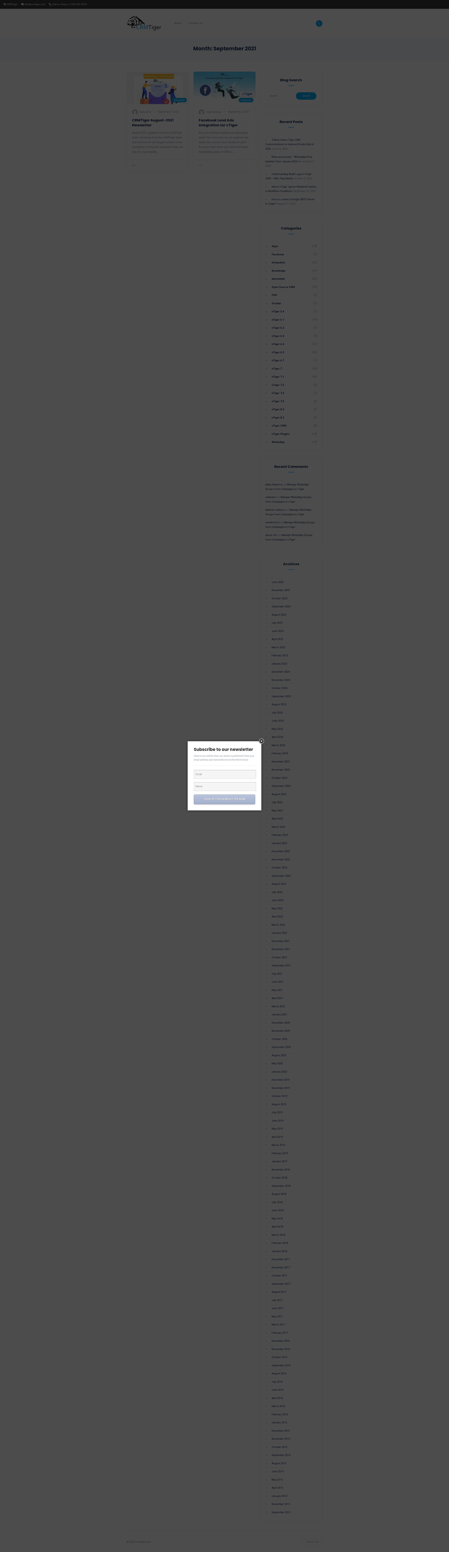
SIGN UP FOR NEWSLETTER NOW (224, 799)
